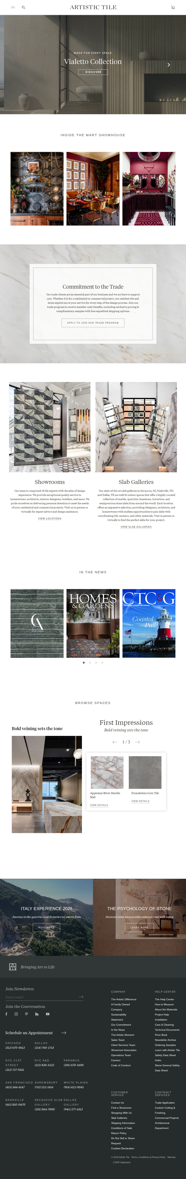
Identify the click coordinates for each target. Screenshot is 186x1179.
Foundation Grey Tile (145, 793)
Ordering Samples (165, 1045)
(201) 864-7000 (45, 1109)
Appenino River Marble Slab (105, 795)
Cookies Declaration (122, 1148)
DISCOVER (94, 72)
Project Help (162, 1014)
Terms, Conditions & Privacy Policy (148, 1157)
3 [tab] (96, 663)
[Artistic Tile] (93, 7)
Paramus (72, 1060)
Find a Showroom (121, 1107)
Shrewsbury (46, 1082)
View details (99, 805)
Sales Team (118, 1039)
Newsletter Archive (165, 1039)
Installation (161, 1019)
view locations (50, 518)
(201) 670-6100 (74, 1065)
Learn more (140, 927)
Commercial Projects (167, 1117)
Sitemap (171, 1157)
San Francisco (19, 1082)
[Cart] (173, 7)
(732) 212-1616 (44, 1087)
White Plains (76, 1082)
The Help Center (164, 999)
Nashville (14, 1100)
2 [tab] (90, 663)
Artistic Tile (124, 1157)
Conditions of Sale (121, 1128)
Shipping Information (123, 1123)
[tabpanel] (37, 188)
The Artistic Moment (122, 1034)
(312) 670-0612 (15, 1047)
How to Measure (164, 1004)
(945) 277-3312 (73, 1109)
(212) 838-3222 (44, 1065)
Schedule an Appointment (29, 1032)
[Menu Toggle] (13, 7)
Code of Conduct (121, 1065)
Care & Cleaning (164, 1024)
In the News (118, 1029)
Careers (115, 1060)
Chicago (13, 1043)
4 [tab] (102, 663)
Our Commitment (121, 1024)
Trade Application (165, 1102)
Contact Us (117, 1102)
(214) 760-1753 (44, 1047)
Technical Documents (167, 1029)
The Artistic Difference (123, 999)
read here (46, 927)
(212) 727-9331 (14, 1069)
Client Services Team (123, 1045)
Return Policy (118, 1133)
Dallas (41, 1043)
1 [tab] (84, 663)
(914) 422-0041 (74, 1087)
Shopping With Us (121, 1112)
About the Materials (166, 1009)
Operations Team (121, 1055)
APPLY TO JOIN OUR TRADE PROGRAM (93, 323)
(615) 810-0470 (15, 1104)
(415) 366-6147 (15, 1087)
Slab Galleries (119, 1117)
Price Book (161, 1034)
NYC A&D (42, 1060)
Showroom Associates (123, 1050)
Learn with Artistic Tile (167, 1050)
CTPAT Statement (121, 1162)
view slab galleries (136, 527)
